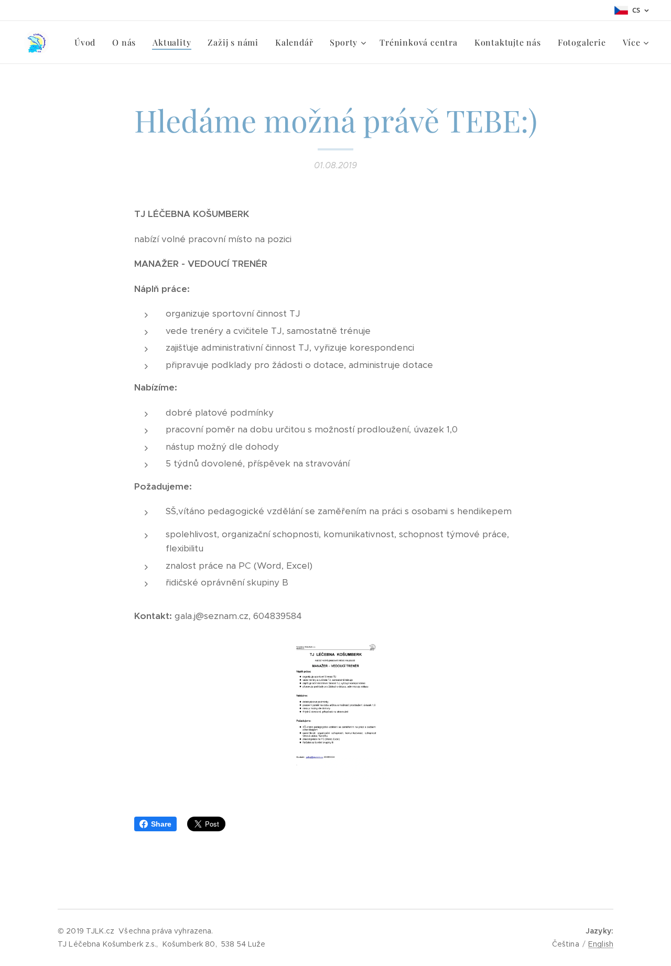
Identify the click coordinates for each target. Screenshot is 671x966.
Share (161, 824)
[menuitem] (88, 42)
